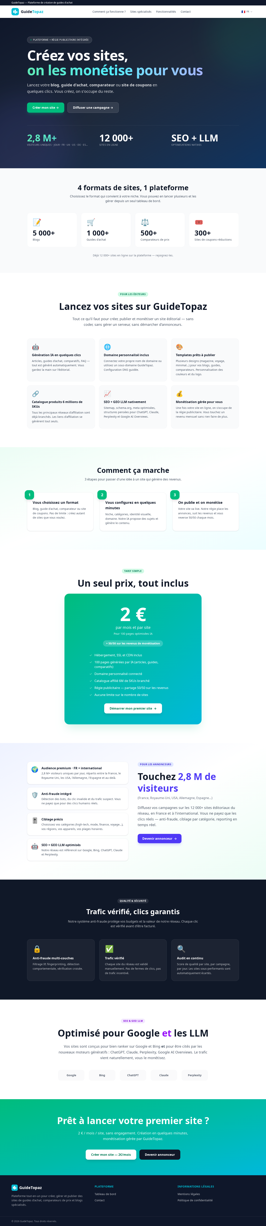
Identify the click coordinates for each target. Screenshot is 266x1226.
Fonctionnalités (166, 11)
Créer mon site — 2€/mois (111, 1154)
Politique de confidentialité (195, 1200)
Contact (186, 11)
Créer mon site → (46, 107)
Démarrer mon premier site (133, 708)
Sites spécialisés (140, 11)
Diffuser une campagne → (93, 107)
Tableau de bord (105, 1194)
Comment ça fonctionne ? (109, 11)
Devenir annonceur (159, 838)
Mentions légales (189, 1194)
